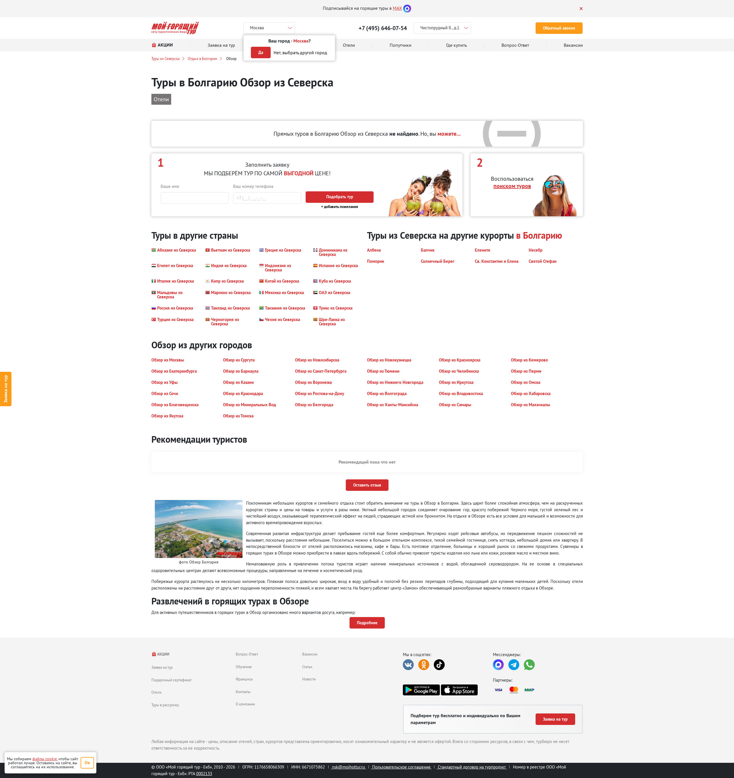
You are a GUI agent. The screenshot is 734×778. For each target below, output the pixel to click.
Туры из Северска (165, 58)
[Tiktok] (439, 664)
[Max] (407, 8)
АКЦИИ (163, 654)
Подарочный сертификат (171, 680)
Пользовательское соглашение (401, 767)
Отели (156, 692)
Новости (309, 679)
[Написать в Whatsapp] (529, 664)
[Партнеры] (538, 689)
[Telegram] (513, 664)
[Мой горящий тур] (175, 28)
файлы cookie (44, 758)
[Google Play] (421, 689)
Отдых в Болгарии (202, 58)
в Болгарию (539, 235)
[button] (173, 252)
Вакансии (309, 654)
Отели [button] (161, 99)
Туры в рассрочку (165, 705)
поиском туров (512, 186)
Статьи (307, 666)
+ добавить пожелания (339, 206)
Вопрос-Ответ (247, 654)
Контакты (243, 691)
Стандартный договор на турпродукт (472, 767)
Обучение (244, 666)
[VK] (408, 664)
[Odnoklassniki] (423, 664)
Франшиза (244, 679)
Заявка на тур (6, 389)
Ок (87, 763)
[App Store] (459, 689)
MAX (397, 8)
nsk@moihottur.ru (348, 767)
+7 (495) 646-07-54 (383, 28)
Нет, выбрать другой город (300, 52)
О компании (245, 704)
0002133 (204, 773)
